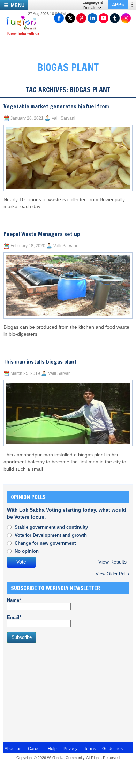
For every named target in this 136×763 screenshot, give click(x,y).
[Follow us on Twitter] (70, 18)
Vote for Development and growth (51, 535)
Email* (14, 617)
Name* (14, 600)
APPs (118, 4)
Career (34, 748)
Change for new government (45, 543)
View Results (112, 562)
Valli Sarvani (63, 118)
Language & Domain (93, 5)
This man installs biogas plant (40, 361)
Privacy (70, 748)
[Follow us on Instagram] (126, 18)
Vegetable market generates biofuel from (56, 106)
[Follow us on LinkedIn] (92, 18)
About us (13, 748)
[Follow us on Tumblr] (115, 18)
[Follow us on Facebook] (59, 18)
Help (52, 748)
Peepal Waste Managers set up (41, 234)
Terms (90, 748)
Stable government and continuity (51, 527)
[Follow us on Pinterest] (81, 18)
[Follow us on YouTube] (103, 18)
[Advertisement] (59, 691)
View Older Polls (112, 573)
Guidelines (112, 748)
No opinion (27, 551)
